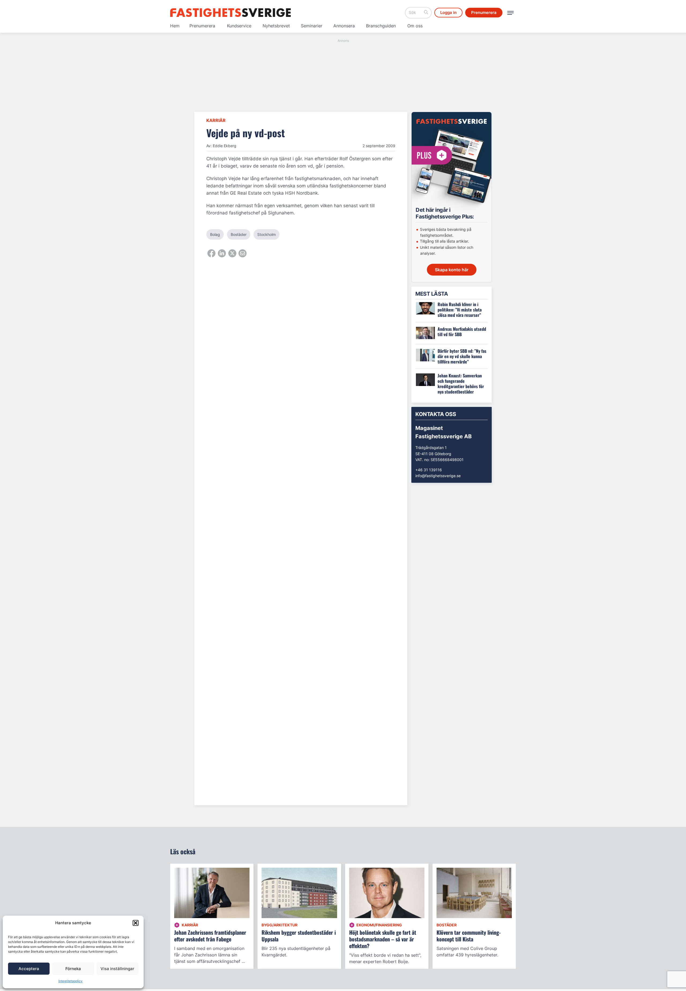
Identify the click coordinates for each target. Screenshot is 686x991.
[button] (135, 923)
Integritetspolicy (70, 981)
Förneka (73, 968)
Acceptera (28, 968)
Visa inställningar (117, 968)
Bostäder (239, 234)
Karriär (216, 120)
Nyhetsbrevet (276, 25)
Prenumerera (202, 25)
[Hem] (230, 12)
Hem (175, 25)
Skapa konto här (451, 269)
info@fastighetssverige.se (438, 475)
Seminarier (311, 25)
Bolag (215, 234)
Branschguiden (381, 25)
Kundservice (239, 25)
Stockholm (266, 234)
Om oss (415, 25)
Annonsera (344, 25)
